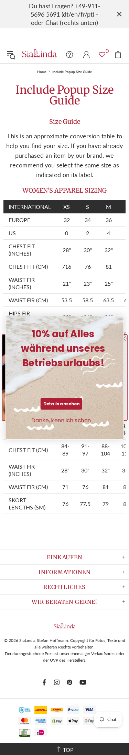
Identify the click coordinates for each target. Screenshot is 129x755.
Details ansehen (61, 403)
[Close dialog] (117, 322)
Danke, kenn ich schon (61, 420)
